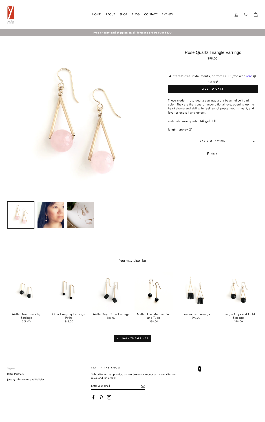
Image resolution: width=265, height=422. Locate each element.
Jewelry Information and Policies (26, 379)
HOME (96, 14)
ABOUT (110, 14)
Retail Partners (15, 374)
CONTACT (150, 14)
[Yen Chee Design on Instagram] (109, 397)
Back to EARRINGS (135, 338)
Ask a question (213, 141)
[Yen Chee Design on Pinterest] (101, 397)
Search (11, 368)
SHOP (123, 14)
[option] (132, 32)
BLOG (136, 14)
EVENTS (167, 14)
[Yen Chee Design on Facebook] (93, 397)
